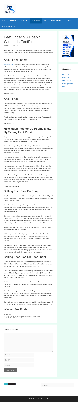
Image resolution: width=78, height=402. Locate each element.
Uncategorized (67, 84)
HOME (4, 21)
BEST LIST (14, 21)
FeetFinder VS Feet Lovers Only (15, 318)
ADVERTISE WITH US (9, 26)
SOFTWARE (36, 21)
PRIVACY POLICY (57, 21)
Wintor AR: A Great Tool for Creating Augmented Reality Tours (23, 316)
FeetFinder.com (9, 64)
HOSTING (24, 21)
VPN (45, 21)
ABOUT (68, 21)
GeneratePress (46, 399)
